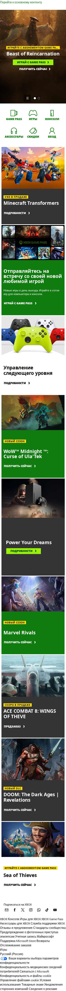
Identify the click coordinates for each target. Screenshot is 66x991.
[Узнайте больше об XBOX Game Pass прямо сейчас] (14, 113)
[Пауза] (27, 98)
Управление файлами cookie (19, 980)
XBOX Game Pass (52, 919)
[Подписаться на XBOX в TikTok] (47, 910)
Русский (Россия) (11, 954)
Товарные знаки (32, 984)
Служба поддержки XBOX (48, 923)
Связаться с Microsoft (34, 971)
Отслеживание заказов (15, 945)
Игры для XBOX (30, 919)
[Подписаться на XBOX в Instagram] (31, 910)
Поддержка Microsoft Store (18, 941)
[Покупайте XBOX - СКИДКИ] (33, 130)
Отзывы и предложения (16, 928)
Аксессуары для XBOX (15, 923)
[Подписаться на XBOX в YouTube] (55, 910)
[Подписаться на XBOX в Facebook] (15, 910)
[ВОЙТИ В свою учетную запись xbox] (52, 130)
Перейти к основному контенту (21, 2)
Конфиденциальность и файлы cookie (25, 976)
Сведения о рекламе (43, 989)
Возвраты (43, 941)
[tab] (35, 98)
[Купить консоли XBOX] (52, 113)
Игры (3, 949)
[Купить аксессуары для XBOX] (14, 130)
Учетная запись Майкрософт (34, 936)
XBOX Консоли (9, 919)
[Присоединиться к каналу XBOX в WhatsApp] (39, 910)
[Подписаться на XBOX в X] (23, 910)
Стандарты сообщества (49, 928)
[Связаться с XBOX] (7, 910)
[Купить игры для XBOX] (33, 113)
